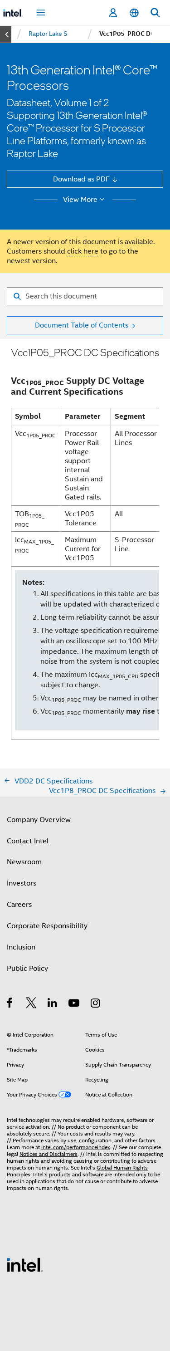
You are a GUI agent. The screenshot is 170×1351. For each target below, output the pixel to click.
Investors (21, 883)
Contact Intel (28, 841)
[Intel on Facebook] (10, 1004)
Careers (19, 904)
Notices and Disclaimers (48, 1154)
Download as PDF (81, 179)
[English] (133, 12)
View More (80, 199)
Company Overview (39, 819)
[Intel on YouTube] (75, 1004)
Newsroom (24, 861)
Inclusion (21, 947)
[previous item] (5, 34)
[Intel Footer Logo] (25, 1264)
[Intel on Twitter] (31, 1004)
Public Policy (27, 968)
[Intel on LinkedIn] (53, 1004)
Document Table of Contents (81, 325)
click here (82, 251)
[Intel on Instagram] (96, 1004)
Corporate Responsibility (47, 925)
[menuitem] (48, 34)
